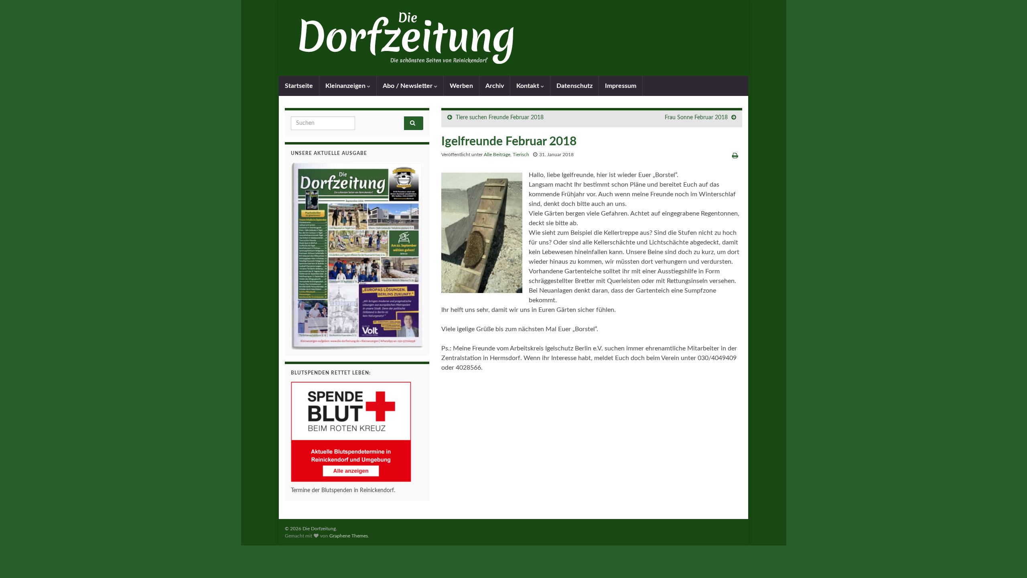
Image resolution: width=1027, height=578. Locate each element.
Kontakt (528, 86)
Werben (461, 86)
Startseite (299, 86)
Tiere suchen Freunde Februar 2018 (500, 117)
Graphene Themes (348, 535)
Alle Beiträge (497, 154)
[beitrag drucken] (735, 156)
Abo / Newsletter (408, 86)
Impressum (620, 86)
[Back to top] (1009, 560)
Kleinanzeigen (346, 86)
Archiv (494, 86)
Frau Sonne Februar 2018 (696, 117)
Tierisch (521, 154)
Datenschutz (574, 86)
